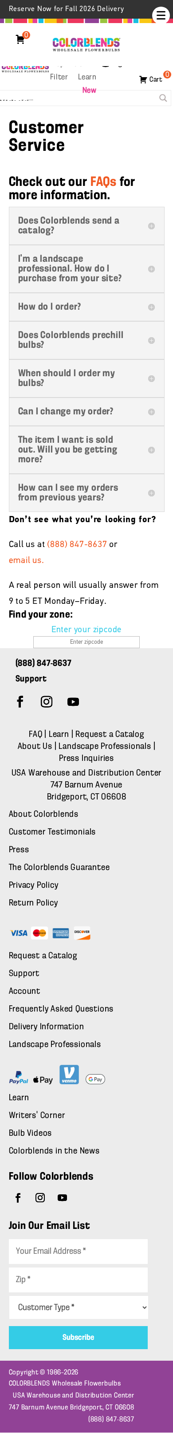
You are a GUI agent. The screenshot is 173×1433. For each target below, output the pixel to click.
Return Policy (33, 903)
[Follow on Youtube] (73, 701)
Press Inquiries (86, 758)
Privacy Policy (34, 885)
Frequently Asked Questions (61, 1009)
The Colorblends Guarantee (59, 867)
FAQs (103, 182)
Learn (87, 77)
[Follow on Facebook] (20, 701)
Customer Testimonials (52, 832)
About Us (36, 746)
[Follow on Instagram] (47, 701)
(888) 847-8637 (77, 544)
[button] (161, 15)
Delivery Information (46, 1027)
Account (25, 991)
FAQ (35, 734)
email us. (26, 560)
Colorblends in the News (54, 1151)
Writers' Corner (37, 1115)
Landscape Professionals (106, 746)
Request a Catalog (109, 734)
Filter (59, 77)
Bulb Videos (30, 1133)
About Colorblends (44, 814)
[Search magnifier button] (163, 98)
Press (19, 850)
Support (24, 973)
